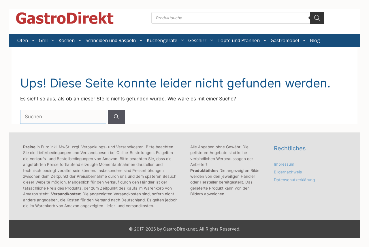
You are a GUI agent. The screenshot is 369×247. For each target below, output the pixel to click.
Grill (43, 40)
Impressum (284, 164)
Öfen (22, 40)
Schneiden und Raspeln (111, 40)
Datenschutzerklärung (294, 179)
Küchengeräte (162, 40)
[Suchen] (116, 117)
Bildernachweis (288, 172)
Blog (315, 40)
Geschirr (197, 40)
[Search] (317, 18)
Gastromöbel (285, 40)
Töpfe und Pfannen (238, 40)
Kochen (67, 40)
